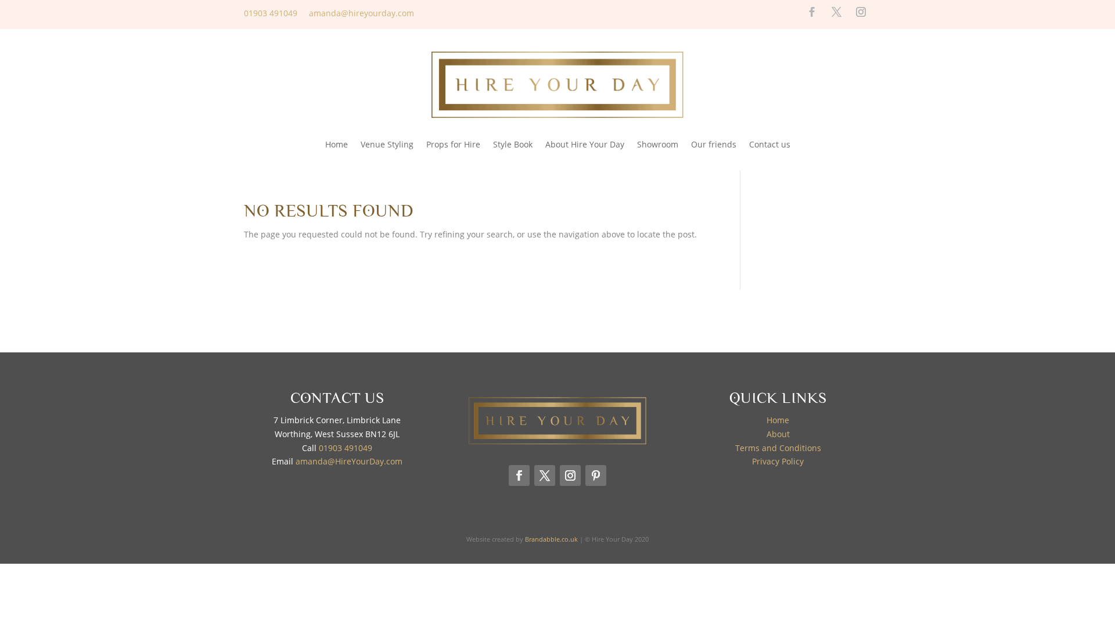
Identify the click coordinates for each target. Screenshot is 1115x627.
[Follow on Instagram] (861, 12)
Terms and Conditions (778, 447)
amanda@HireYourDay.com (349, 461)
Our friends (713, 144)
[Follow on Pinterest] (595, 475)
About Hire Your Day (584, 144)
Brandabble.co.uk (551, 539)
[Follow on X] (837, 12)
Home (336, 144)
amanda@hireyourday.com (361, 13)
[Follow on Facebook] (812, 12)
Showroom (657, 144)
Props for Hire (453, 144)
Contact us (769, 144)
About (778, 433)
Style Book (513, 144)
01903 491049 (270, 13)
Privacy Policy (778, 461)
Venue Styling (387, 144)
